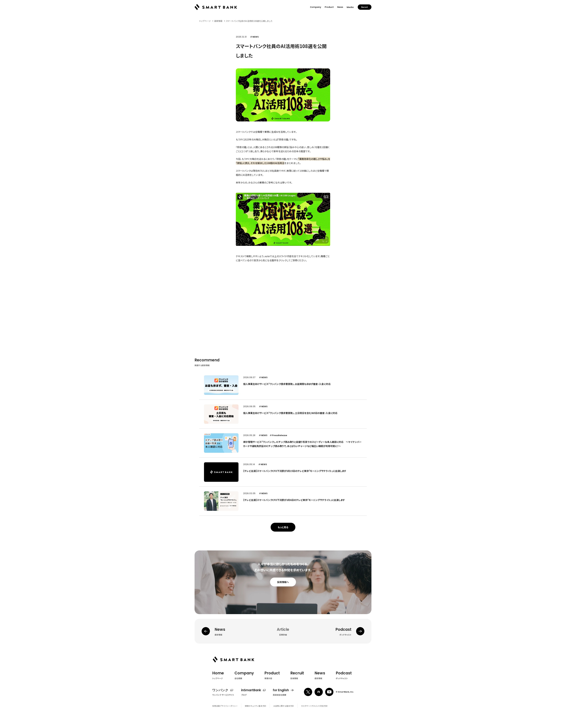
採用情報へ (283, 582)
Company (315, 7)
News (340, 7)
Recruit (364, 7)
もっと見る (283, 527)
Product (329, 7)
